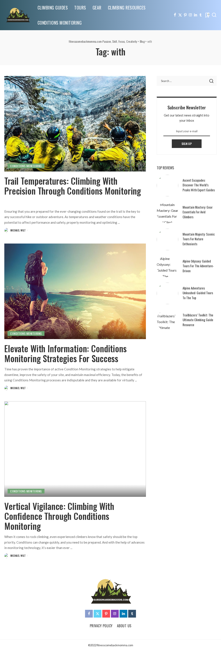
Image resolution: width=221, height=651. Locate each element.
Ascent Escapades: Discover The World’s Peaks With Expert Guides (199, 185)
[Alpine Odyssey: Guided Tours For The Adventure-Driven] (167, 266)
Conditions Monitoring (26, 166)
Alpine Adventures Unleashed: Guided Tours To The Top (198, 293)
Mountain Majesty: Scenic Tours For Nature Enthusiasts (199, 239)
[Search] (214, 15)
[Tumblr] (200, 15)
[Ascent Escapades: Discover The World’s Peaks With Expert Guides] (167, 185)
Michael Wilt (18, 230)
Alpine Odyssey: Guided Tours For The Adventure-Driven (198, 266)
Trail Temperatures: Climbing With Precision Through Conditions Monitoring (72, 185)
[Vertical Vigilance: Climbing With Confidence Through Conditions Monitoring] (75, 449)
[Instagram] (190, 15)
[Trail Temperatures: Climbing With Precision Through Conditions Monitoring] (75, 123)
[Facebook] (175, 15)
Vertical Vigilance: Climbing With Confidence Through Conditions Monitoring (59, 516)
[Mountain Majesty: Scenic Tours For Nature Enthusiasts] (167, 239)
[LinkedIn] (195, 15)
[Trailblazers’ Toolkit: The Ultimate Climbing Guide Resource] (167, 320)
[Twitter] (180, 15)
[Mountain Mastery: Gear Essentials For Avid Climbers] (167, 212)
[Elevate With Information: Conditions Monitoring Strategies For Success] (75, 291)
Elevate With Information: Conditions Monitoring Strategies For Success (65, 353)
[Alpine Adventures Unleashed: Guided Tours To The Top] (167, 293)
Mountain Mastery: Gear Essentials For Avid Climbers (198, 212)
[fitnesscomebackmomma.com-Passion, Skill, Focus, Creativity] (17, 15)
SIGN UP (187, 143)
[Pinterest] (185, 15)
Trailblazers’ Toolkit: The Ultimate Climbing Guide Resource (198, 320)
